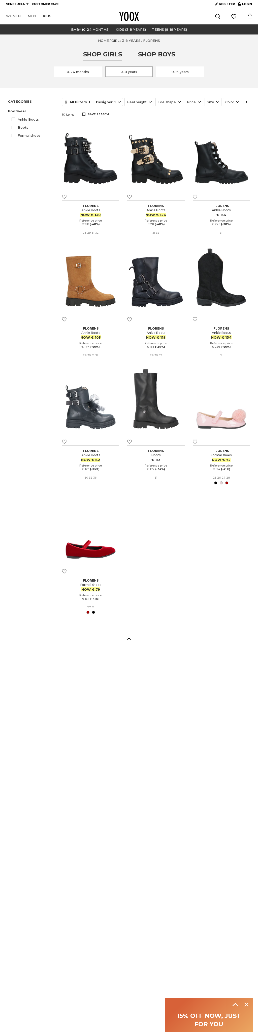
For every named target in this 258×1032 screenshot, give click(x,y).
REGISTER (227, 4)
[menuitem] (13, 16)
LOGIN (245, 5)
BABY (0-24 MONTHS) (90, 29)
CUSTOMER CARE (45, 4)
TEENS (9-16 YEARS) (169, 29)
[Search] (218, 16)
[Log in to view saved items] (234, 16)
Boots (23, 127)
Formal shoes (29, 135)
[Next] (246, 101)
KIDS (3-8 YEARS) (131, 29)
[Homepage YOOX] (129, 16)
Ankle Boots (28, 119)
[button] (32, 111)
